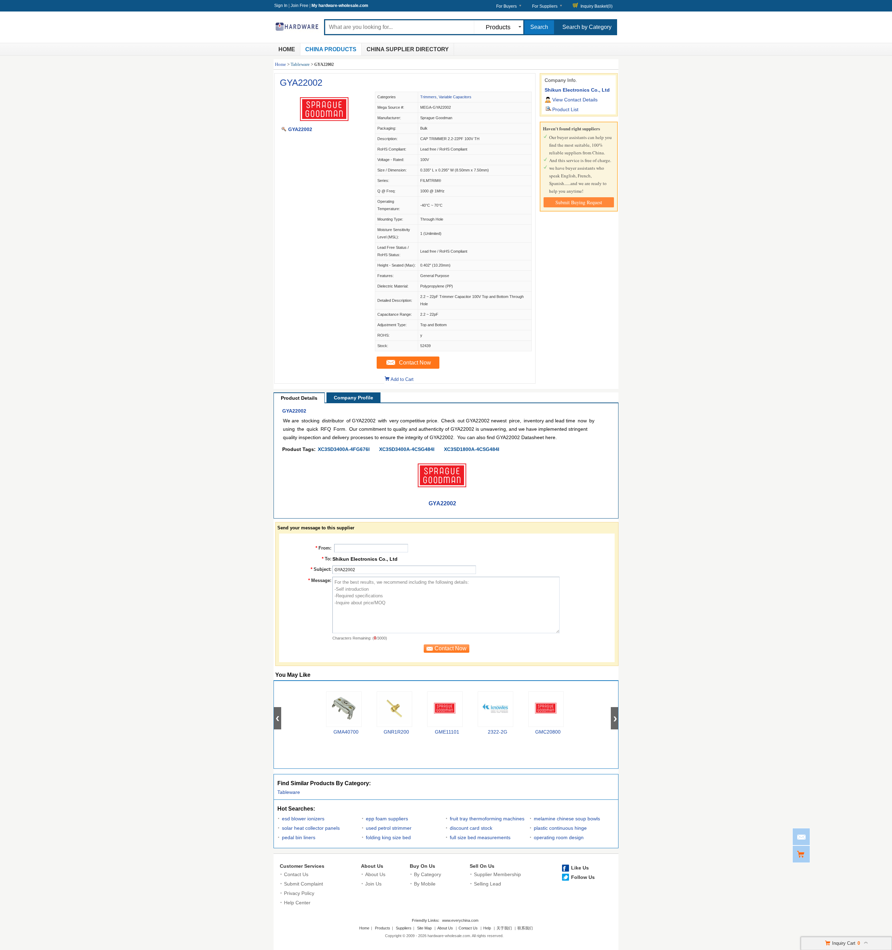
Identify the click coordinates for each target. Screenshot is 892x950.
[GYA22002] (324, 122)
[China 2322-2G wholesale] (495, 709)
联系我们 (525, 928)
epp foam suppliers (387, 818)
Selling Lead (487, 884)
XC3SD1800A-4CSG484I (471, 449)
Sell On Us (482, 866)
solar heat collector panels (311, 828)
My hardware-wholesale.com (340, 5)
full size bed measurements (480, 837)
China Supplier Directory (408, 49)
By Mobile (425, 884)
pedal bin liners (298, 837)
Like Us (580, 868)
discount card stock (471, 828)
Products (382, 928)
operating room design (559, 837)
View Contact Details (575, 99)
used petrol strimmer (389, 828)
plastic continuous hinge (560, 828)
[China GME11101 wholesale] (445, 709)
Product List (565, 109)
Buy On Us (422, 866)
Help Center (297, 902)
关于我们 (504, 928)
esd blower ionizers (303, 818)
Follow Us (583, 877)
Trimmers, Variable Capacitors (445, 97)
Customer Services (302, 866)
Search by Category (587, 27)
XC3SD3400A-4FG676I (344, 449)
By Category (427, 874)
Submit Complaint (303, 884)
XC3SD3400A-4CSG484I (407, 449)
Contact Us (296, 874)
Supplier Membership (497, 874)
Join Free (299, 5)
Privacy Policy (299, 893)
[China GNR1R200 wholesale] (394, 709)
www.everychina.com (460, 920)
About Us (372, 866)
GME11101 (447, 732)
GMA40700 (346, 732)
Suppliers (404, 928)
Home (286, 49)
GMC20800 (548, 732)
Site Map (424, 928)
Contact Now (415, 363)
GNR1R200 (396, 732)
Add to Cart (402, 379)
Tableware (300, 64)
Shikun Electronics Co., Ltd (577, 90)
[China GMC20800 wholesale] (546, 709)
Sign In (280, 5)
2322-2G (497, 732)
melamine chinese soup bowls (567, 818)
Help (487, 928)
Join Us (373, 884)
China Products (330, 49)
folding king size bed (388, 837)
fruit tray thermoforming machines (487, 818)
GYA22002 (301, 82)
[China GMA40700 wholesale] (343, 709)
